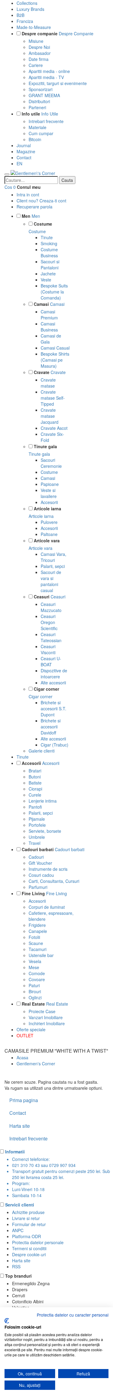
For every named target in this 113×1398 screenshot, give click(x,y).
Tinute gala (45, 446)
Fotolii (34, 937)
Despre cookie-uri (29, 1254)
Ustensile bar (41, 955)
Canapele (38, 931)
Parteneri (37, 107)
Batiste (35, 783)
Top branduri (18, 1276)
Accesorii (49, 502)
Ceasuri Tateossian (51, 637)
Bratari (35, 771)
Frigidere (37, 925)
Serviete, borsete (45, 831)
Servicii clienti (19, 1205)
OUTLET (25, 1035)
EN (19, 163)
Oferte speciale (31, 1029)
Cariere (36, 65)
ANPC (18, 1230)
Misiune (36, 41)
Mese (34, 967)
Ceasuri (41, 597)
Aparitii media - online (49, 71)
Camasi (41, 304)
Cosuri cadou (41, 875)
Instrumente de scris (48, 869)
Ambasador (40, 53)
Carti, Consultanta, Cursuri (54, 881)
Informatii (15, 1152)
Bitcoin (35, 139)
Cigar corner (46, 689)
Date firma (39, 59)
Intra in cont (28, 195)
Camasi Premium (49, 315)
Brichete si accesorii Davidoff (51, 727)
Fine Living (33, 893)
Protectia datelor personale (38, 1242)
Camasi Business (49, 327)
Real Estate (33, 1004)
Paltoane (49, 534)
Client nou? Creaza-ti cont (41, 201)
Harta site (19, 1125)
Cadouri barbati (38, 849)
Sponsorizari (40, 89)
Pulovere (49, 522)
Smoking (49, 243)
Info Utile (49, 114)
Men (26, 216)
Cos (8, 187)
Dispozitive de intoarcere (54, 673)
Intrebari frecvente (46, 121)
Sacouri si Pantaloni (50, 264)
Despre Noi (39, 47)
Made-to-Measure (34, 27)
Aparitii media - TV (46, 77)
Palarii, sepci (53, 566)
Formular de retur (29, 1224)
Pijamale (37, 819)
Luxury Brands (30, 9)
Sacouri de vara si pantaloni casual (51, 581)
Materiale (37, 127)
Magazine (26, 151)
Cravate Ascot (54, 428)
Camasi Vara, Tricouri (53, 557)
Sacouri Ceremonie (51, 463)
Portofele (37, 825)
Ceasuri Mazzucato (51, 607)
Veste (46, 280)
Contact (24, 157)
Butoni (35, 777)
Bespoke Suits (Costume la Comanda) (54, 292)
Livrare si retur (26, 1218)
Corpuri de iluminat (47, 907)
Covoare (37, 979)
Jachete (48, 274)
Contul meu (29, 187)
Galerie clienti (42, 751)
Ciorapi (35, 789)
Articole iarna (47, 509)
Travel (34, 843)
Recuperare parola (34, 207)
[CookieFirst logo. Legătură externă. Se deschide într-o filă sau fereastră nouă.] (7, 1321)
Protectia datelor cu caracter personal (72, 1315)
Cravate (41, 372)
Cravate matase (48, 383)
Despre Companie (76, 33)
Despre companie (40, 33)
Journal (24, 145)
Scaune (36, 943)
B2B (20, 15)
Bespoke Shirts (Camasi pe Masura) (55, 360)
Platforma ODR (26, 1236)
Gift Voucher (40, 863)
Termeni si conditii (29, 1248)
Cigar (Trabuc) (54, 745)
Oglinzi (35, 997)
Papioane (50, 484)
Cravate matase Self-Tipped (53, 398)
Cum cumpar (41, 133)
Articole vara (47, 540)
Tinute (47, 237)
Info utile (31, 114)
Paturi (34, 985)
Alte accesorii (53, 683)
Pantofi (35, 807)
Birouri (35, 991)
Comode (37, 973)
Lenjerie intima (43, 801)
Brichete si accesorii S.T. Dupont (53, 708)
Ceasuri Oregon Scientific (49, 622)
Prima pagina (23, 1100)
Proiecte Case (42, 1011)
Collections (27, 3)
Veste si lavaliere (49, 493)
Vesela (35, 961)
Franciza (25, 21)
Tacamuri (37, 949)
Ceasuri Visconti (48, 649)
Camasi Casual (55, 348)
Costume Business (49, 252)
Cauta (67, 180)
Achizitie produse (28, 1212)
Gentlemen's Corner (36, 1063)
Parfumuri (38, 887)
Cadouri (36, 857)
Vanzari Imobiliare (46, 1017)
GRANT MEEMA (44, 95)
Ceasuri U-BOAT (51, 661)
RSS (16, 1266)
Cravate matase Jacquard (49, 416)
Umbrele (37, 837)
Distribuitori (39, 101)
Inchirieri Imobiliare (47, 1023)
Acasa (22, 1057)
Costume (43, 224)
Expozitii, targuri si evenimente (58, 83)
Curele (35, 795)
